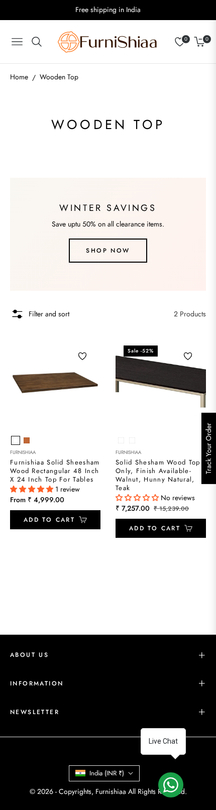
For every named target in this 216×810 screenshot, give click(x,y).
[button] (32, 489)
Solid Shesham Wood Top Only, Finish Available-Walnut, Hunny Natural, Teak (158, 475)
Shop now (108, 250)
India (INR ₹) (106, 773)
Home (19, 77)
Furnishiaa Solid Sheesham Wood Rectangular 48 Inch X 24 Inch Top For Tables (55, 471)
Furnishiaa (23, 452)
